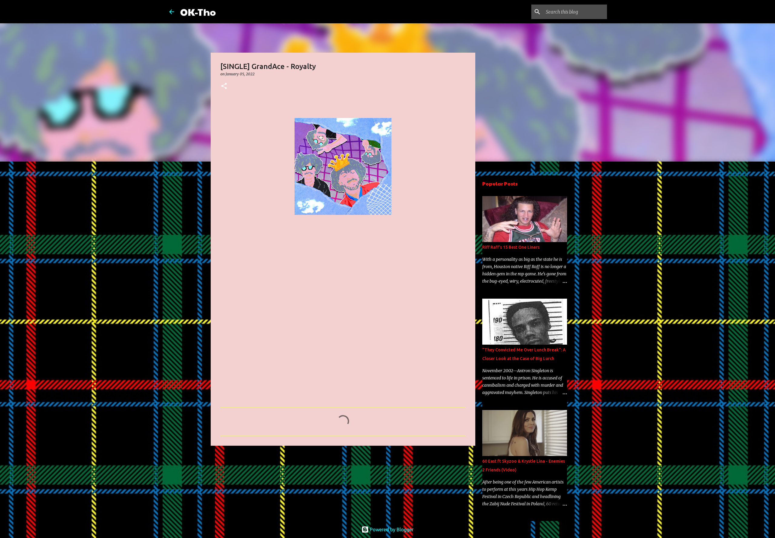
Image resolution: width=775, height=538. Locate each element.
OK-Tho (198, 11)
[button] (224, 86)
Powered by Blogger (391, 529)
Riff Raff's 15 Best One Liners (510, 247)
